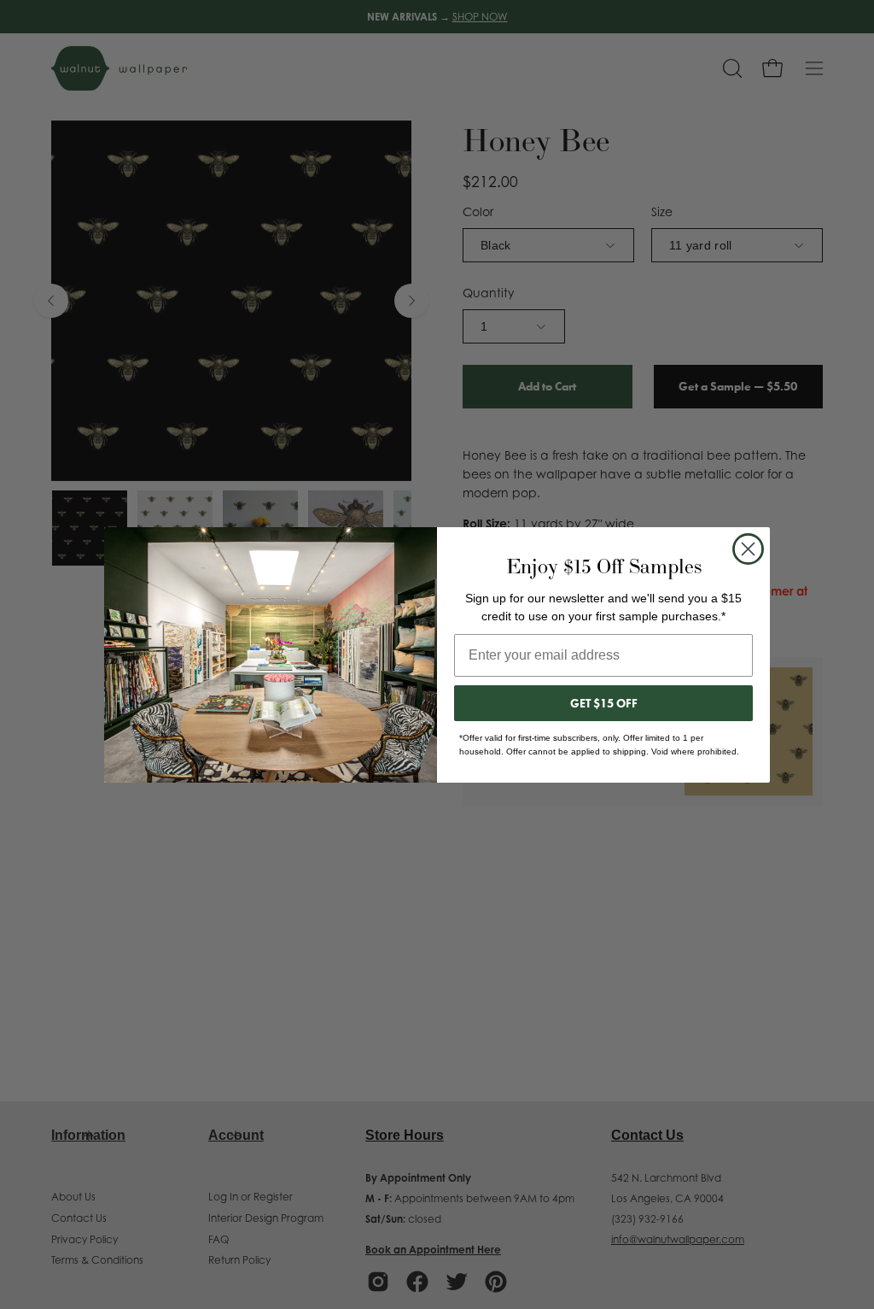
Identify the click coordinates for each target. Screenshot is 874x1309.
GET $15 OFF (604, 703)
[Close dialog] (748, 549)
